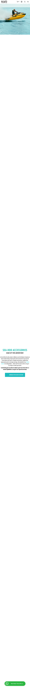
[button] (18, 1)
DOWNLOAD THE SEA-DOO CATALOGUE (16, 375)
